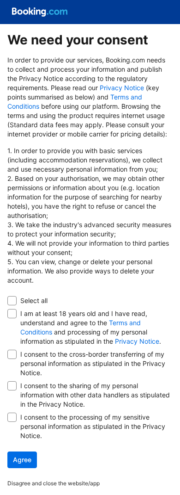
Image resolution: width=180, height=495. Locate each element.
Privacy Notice (122, 88)
